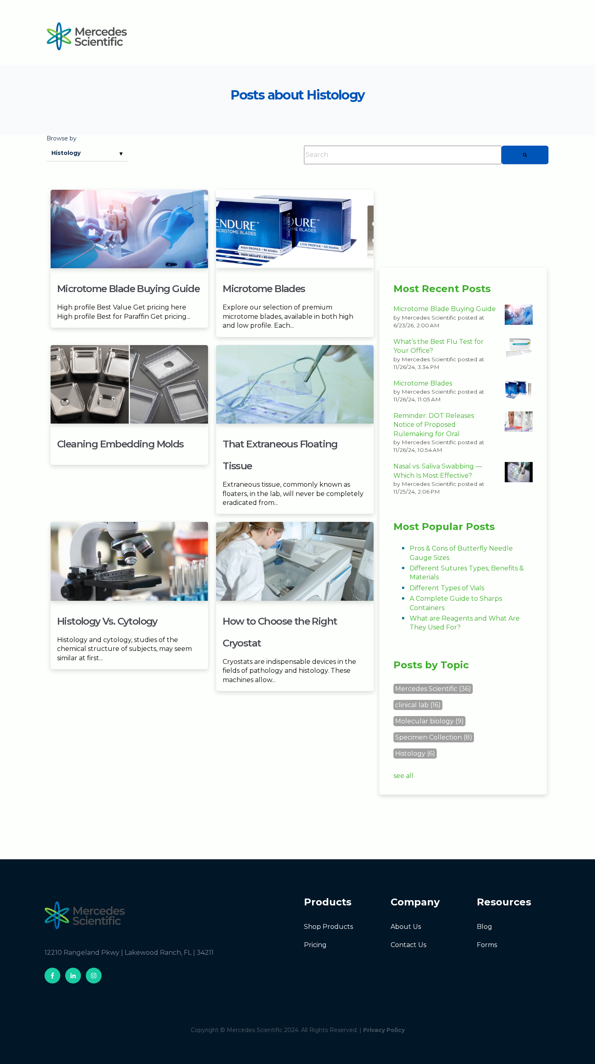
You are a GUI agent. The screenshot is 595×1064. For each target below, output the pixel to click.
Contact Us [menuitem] (408, 945)
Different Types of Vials (447, 588)
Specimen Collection (433, 737)
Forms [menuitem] (487, 945)
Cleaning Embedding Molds (120, 444)
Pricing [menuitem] (315, 945)
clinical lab (418, 705)
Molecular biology (429, 721)
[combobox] (403, 155)
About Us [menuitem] (406, 926)
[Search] (525, 155)
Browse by (61, 138)
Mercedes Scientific (433, 689)
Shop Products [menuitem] (328, 926)
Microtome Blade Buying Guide (128, 289)
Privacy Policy (384, 1030)
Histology (415, 753)
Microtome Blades (264, 289)
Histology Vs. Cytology (107, 621)
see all (403, 776)
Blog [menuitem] (484, 926)
